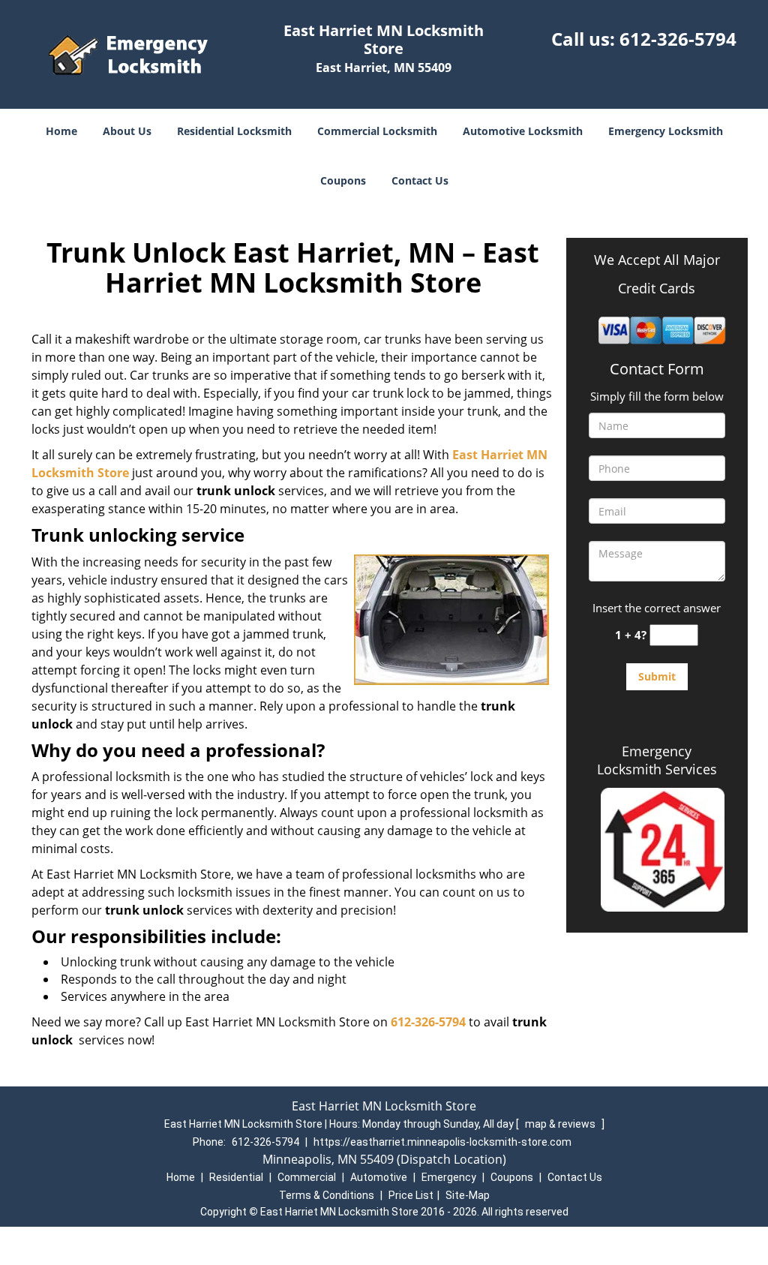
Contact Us (420, 180)
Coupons (343, 180)
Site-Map (468, 1195)
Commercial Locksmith (377, 131)
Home (61, 131)
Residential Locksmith (234, 131)
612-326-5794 (678, 38)
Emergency (449, 1177)
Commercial (307, 1177)
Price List (411, 1195)
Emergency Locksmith (665, 131)
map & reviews (561, 1124)
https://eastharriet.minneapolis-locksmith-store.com (443, 1142)
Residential (236, 1177)
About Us (127, 131)
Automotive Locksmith (523, 131)
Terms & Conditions (326, 1195)
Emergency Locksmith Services (657, 760)
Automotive (378, 1177)
